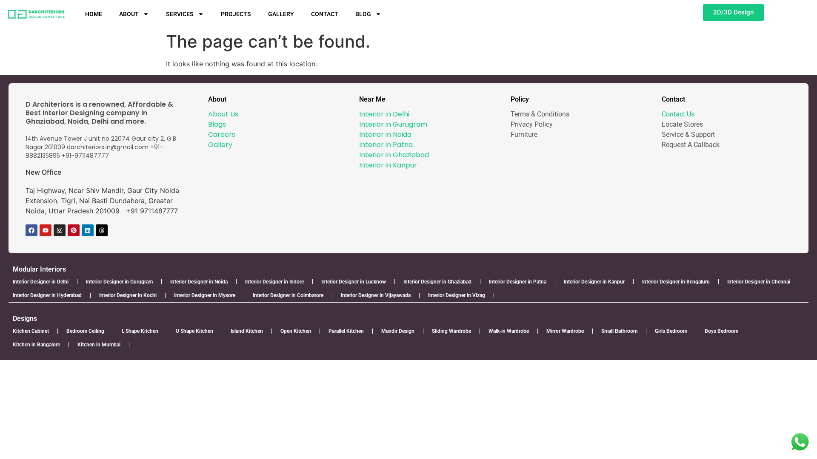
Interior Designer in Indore (274, 282)
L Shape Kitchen (140, 331)
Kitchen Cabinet (31, 331)
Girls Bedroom (671, 331)
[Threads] (102, 230)
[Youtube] (45, 230)
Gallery (220, 145)
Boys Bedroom (721, 331)
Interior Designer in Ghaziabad (437, 282)
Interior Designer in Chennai (758, 282)
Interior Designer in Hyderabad (47, 295)
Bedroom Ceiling (85, 331)
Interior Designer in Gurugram (119, 282)
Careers (221, 134)
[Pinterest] (74, 230)
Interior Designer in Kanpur (594, 282)
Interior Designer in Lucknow (353, 282)
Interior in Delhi (384, 114)
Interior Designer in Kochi (128, 295)
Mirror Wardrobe (565, 331)
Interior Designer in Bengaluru (676, 282)
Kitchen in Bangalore (36, 345)
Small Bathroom (619, 331)
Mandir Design (397, 331)
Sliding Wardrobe (451, 331)
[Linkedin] (88, 230)
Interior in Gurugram (393, 124)
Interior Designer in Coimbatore (288, 295)
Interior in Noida (385, 134)
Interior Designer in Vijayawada (376, 295)
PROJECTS (236, 14)
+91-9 (70, 155)
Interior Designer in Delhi (41, 282)
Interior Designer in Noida (199, 282)
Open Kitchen (295, 331)
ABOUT (129, 14)
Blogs (217, 124)
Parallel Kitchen (346, 331)
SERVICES (180, 14)
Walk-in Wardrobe (508, 331)
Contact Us (678, 114)
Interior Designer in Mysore (204, 295)
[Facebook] (31, 230)
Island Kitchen (247, 331)
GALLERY (281, 14)
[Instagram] (60, 230)
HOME (93, 14)
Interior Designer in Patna (517, 282)
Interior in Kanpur (388, 165)
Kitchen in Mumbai (98, 345)
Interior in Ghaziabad (394, 155)
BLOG (363, 14)
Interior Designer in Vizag (456, 295)
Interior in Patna (386, 145)
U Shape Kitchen (194, 331)
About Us (223, 114)
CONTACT (324, 14)
